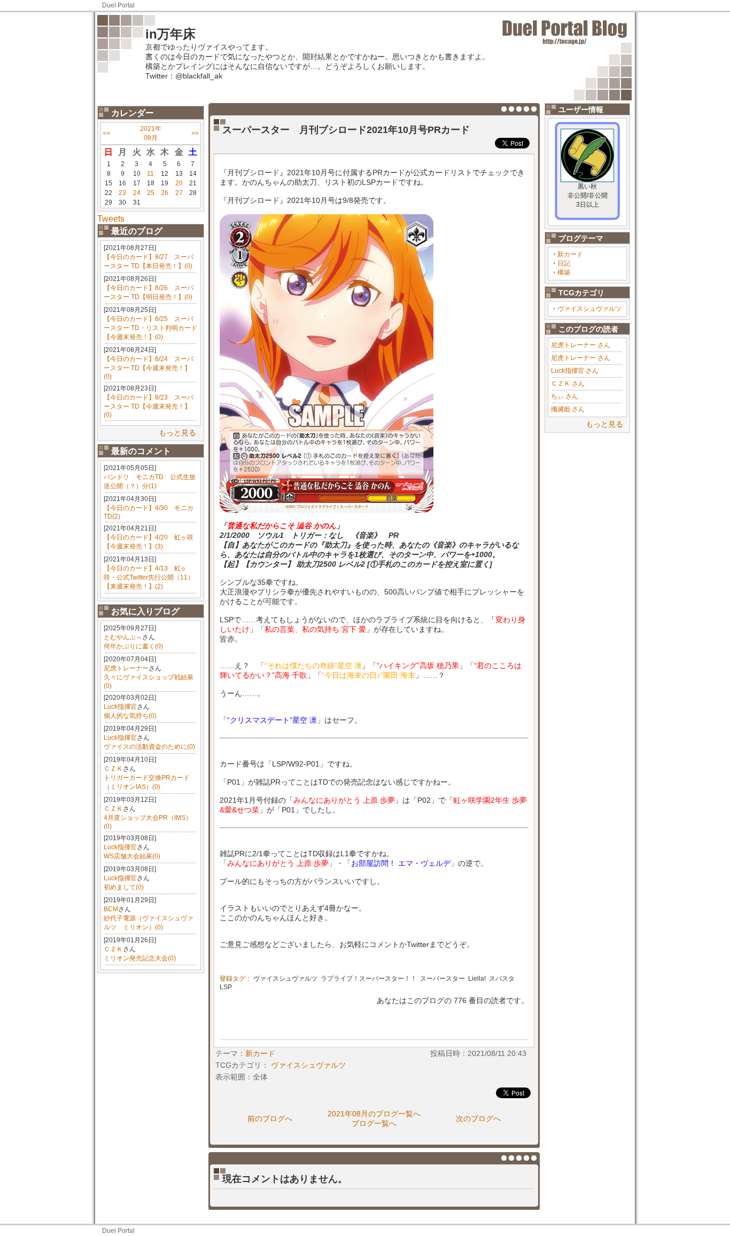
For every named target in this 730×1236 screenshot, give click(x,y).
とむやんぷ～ (123, 637)
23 (122, 193)
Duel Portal (118, 5)
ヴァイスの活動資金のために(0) (149, 746)
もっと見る (177, 432)
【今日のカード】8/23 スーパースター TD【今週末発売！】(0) (148, 406)
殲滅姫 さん (568, 409)
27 (179, 193)
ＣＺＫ (113, 768)
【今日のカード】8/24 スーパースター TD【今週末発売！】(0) (148, 367)
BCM (111, 909)
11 (150, 173)
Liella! (477, 978)
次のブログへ (478, 1118)
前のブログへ (269, 1118)
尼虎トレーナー (126, 668)
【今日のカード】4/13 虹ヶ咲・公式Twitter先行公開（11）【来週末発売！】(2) (149, 577)
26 (164, 193)
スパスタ (502, 978)
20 (179, 183)
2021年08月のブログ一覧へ (374, 1113)
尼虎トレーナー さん (580, 345)
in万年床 (170, 34)
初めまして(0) (124, 887)
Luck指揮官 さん (575, 370)
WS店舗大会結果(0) (132, 856)
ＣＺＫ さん (568, 383)
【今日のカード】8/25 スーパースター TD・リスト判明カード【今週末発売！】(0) (150, 328)
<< (106, 133)
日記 (563, 263)
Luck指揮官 (120, 706)
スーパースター (442, 978)
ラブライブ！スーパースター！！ (369, 978)
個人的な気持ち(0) (130, 715)
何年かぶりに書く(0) (133, 646)
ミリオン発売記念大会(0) (140, 958)
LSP (226, 987)
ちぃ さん (564, 396)
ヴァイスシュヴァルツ (589, 308)
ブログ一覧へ (374, 1123)
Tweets (111, 218)
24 (137, 193)
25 (150, 193)
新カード (570, 254)
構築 (563, 272)
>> (195, 133)
